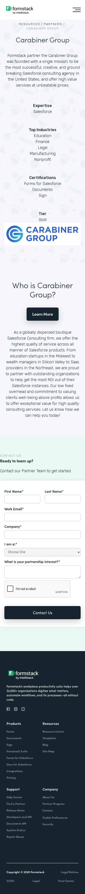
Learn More (42, 314)
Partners (53, 24)
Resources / (31, 24)
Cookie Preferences (55, 817)
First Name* (14, 491)
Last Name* (54, 491)
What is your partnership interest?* (32, 561)
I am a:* (10, 543)
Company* (13, 526)
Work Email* (14, 508)
